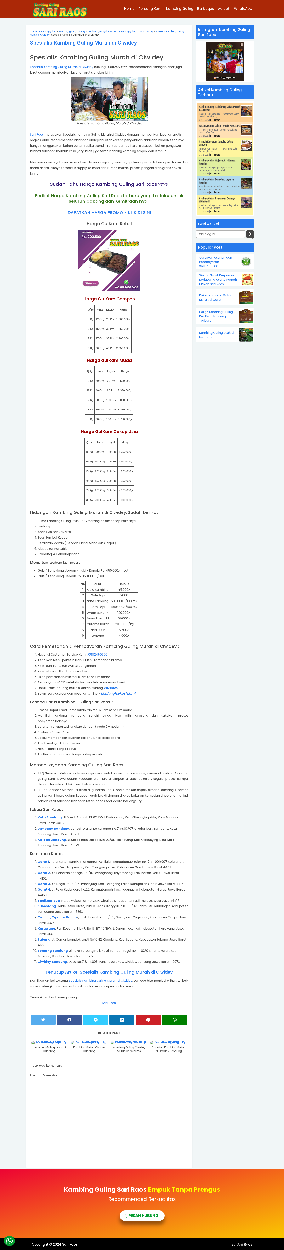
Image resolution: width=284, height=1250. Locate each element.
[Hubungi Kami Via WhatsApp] (9, 1241)
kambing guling (47, 31)
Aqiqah (224, 8)
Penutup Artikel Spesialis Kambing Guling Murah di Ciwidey (109, 972)
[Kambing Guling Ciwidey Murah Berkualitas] (129, 1042)
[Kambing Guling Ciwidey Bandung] (89, 1042)
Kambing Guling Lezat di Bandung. (50, 1049)
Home (129, 8)
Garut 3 (44, 884)
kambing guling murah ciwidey (136, 31)
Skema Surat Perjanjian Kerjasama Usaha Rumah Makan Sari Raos (218, 279)
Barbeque (205, 8)
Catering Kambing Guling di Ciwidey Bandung (168, 1049)
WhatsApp (243, 8)
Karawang (46, 928)
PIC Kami (111, 688)
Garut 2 (44, 873)
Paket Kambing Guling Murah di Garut (215, 297)
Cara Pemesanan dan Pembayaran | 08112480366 (215, 262)
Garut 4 (44, 889)
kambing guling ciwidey (72, 31)
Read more (215, 120)
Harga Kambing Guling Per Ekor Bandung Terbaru (216, 316)
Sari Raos (37, 134)
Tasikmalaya (49, 900)
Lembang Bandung (53, 828)
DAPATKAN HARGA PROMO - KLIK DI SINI (109, 213)
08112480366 (97, 654)
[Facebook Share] (69, 1020)
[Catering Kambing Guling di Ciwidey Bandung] (168, 1042)
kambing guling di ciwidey (102, 31)
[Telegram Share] (95, 1020)
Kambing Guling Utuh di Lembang (216, 335)
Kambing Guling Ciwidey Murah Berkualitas (129, 1049)
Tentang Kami (150, 8)
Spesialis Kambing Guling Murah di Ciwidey (83, 43)
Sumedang (47, 906)
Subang (44, 939)
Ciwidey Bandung (52, 961)
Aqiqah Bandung (52, 840)
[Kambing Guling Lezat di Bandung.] (49, 1042)
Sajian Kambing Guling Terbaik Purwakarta (220, 125)
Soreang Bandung (53, 950)
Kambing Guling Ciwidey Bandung (89, 1049)
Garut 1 (43, 861)
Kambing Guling (179, 8)
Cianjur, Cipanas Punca (57, 917)
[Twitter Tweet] (43, 1020)
